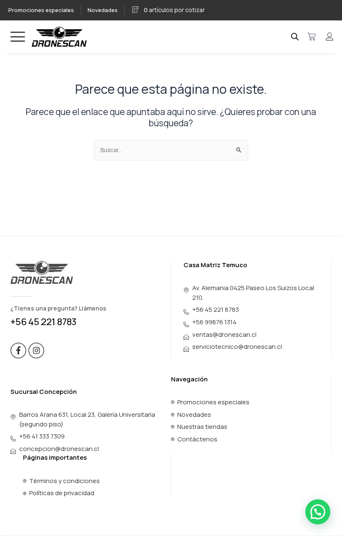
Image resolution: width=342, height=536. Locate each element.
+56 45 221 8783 (43, 322)
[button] (317, 511)
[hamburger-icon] (17, 36)
